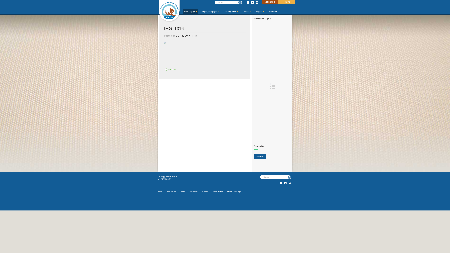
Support (259, 12)
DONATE (286, 2)
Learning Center (230, 12)
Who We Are (171, 192)
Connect (246, 12)
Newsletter (193, 192)
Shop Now (273, 12)
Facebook (248, 2)
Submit (240, 2)
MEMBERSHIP (270, 2)
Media (182, 192)
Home (160, 192)
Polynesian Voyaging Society (169, 10)
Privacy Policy (217, 192)
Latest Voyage (189, 12)
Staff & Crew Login (234, 192)
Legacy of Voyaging (209, 12)
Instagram (257, 2)
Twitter (252, 2)
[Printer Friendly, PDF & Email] (170, 69)
